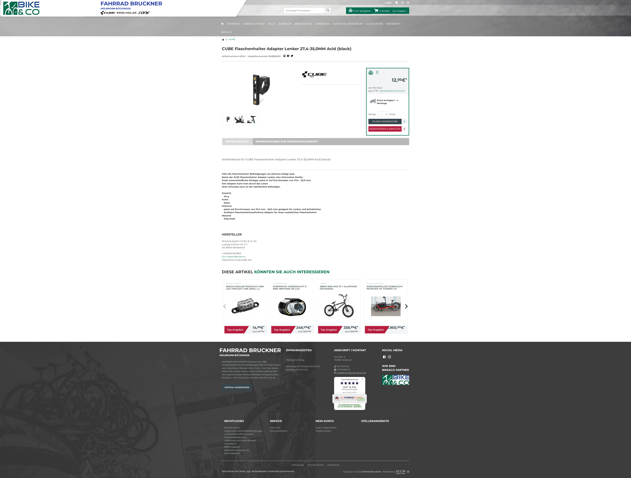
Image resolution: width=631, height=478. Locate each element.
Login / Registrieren (326, 427)
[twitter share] (292, 56)
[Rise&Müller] (127, 12)
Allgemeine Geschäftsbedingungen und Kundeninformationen (243, 432)
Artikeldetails (237, 141)
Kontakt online (232, 427)
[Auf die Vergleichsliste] (371, 73)
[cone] (144, 12)
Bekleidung (303, 23)
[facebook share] (288, 56)
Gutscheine (374, 23)
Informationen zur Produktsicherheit (287, 141)
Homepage (298, 465)
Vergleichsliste (323, 431)
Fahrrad (233, 23)
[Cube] (108, 12)
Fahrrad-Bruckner (372, 471)
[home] (222, 24)
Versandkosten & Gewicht (392, 91)
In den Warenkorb (384, 121)
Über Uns (275, 427)
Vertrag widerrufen (236, 387)
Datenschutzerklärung (236, 450)
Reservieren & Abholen (384, 128)
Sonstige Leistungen (348, 23)
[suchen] (327, 10)
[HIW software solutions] (401, 471)
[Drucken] (285, 56)
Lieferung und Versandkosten (240, 440)
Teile (271, 23)
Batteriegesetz (232, 446)
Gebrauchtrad (254, 23)
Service (226, 32)
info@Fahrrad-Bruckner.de (351, 372)
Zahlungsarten (232, 453)
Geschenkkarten (279, 431)
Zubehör (285, 23)
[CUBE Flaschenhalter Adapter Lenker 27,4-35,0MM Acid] (259, 90)
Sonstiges (322, 23)
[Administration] (408, 471)
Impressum (230, 443)
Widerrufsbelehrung (235, 437)
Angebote (393, 23)
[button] (406, 306)
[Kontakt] (408, 2)
